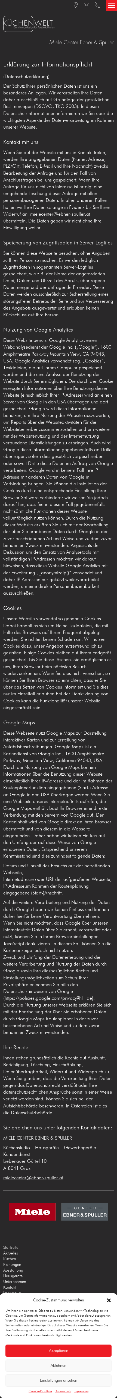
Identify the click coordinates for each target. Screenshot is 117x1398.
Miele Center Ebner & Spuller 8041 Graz (58, 24)
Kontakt (9, 1287)
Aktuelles (10, 1253)
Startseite (10, 1248)
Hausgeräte (13, 1276)
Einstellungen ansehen (58, 1380)
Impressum (81, 1391)
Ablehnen (58, 1366)
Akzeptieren (58, 1351)
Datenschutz (63, 1391)
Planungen (12, 1265)
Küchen (9, 1259)
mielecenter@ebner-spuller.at (60, 214)
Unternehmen (14, 1282)
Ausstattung (13, 1270)
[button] (109, 1300)
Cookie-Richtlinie (40, 1391)
